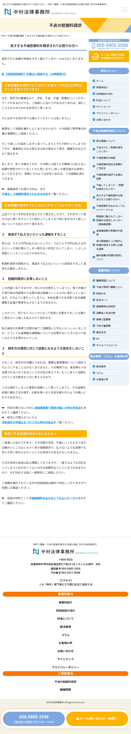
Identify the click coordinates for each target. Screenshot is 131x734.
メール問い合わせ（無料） (98, 718)
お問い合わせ (103, 119)
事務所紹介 (102, 87)
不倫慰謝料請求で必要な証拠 (109, 176)
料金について (103, 100)
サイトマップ (103, 106)
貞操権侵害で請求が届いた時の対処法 (57, 408)
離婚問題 (65, 689)
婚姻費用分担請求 (105, 306)
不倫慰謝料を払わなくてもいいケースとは (110, 207)
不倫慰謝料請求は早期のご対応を (109, 166)
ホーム (99, 81)
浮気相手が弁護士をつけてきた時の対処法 (28, 422)
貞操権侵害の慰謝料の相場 (109, 232)
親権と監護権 (103, 319)
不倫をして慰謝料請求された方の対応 (25, 194)
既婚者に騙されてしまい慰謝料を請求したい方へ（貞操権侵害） (109, 220)
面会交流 (101, 332)
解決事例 (101, 366)
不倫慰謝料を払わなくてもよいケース (52, 498)
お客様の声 (102, 379)
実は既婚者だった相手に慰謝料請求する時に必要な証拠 (109, 245)
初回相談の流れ (104, 93)
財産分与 (101, 293)
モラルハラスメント (107, 345)
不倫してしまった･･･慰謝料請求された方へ (109, 187)
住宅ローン (102, 300)
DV (97, 338)
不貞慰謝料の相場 (105, 157)
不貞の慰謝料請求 (65, 682)
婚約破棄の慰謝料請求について (109, 257)
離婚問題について (105, 280)
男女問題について (105, 141)
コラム (99, 373)
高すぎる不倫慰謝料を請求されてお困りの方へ (109, 197)
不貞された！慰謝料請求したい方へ (109, 149)
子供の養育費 (103, 325)
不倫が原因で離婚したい (109, 287)
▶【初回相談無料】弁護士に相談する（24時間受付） (35, 74)
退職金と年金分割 (105, 312)
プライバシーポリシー (108, 113)
